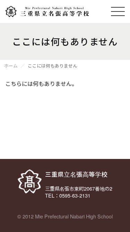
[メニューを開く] (118, 11)
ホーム (11, 66)
